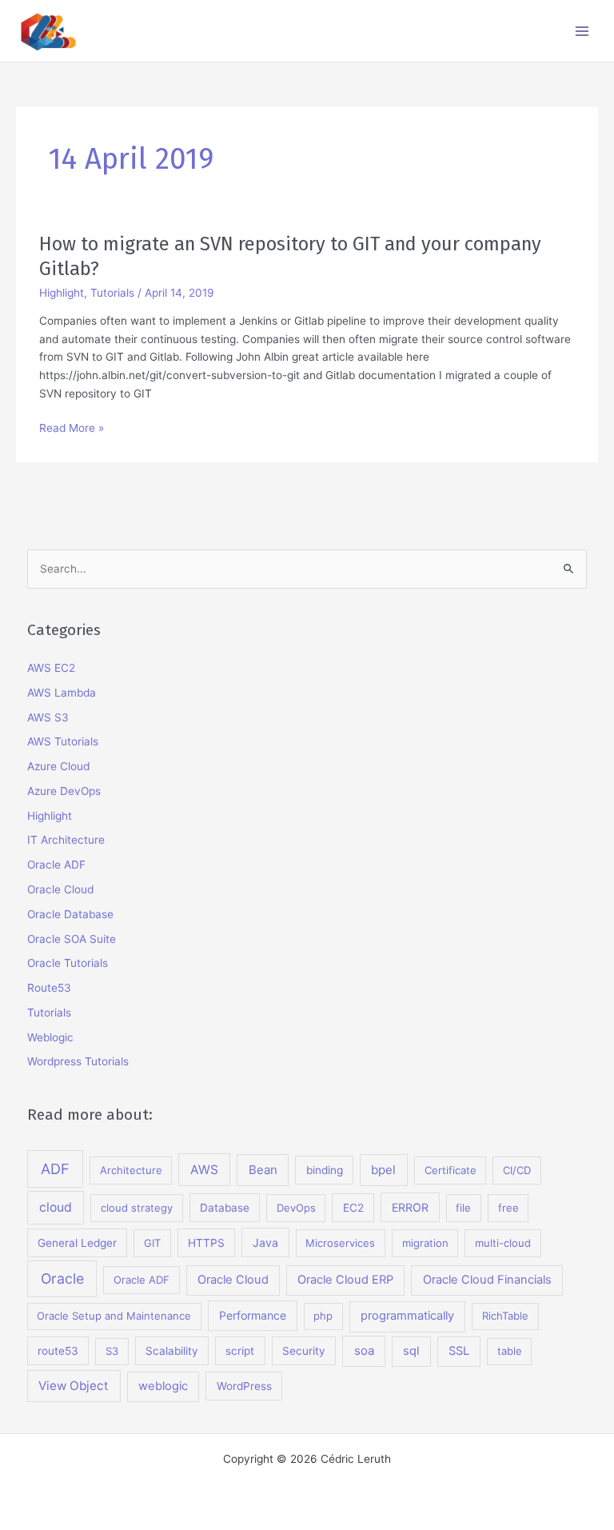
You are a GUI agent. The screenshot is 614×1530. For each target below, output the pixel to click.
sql (411, 1351)
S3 (112, 1350)
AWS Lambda (61, 692)
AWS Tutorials (62, 741)
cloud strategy (137, 1207)
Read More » (71, 429)
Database (224, 1207)
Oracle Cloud (60, 889)
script (239, 1350)
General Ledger (77, 1242)
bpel (383, 1169)
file (463, 1207)
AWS (204, 1169)
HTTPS (206, 1242)
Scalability (172, 1350)
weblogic (163, 1386)
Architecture (131, 1170)
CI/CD (517, 1170)
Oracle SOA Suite (71, 939)
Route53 (49, 987)
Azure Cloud (58, 766)
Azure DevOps (64, 791)
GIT (152, 1242)
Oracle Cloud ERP (345, 1279)
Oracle (62, 1278)
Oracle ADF (56, 864)
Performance (252, 1315)
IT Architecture (66, 839)
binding (324, 1170)
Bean (263, 1169)
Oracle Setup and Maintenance (114, 1315)
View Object (73, 1385)
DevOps (296, 1207)
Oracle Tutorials (67, 963)
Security (303, 1350)
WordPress (244, 1386)
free (508, 1207)
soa (364, 1350)
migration (425, 1242)
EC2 (353, 1207)
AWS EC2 (51, 667)
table (509, 1350)
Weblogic (50, 1037)
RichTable (505, 1315)
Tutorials (112, 292)
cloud (55, 1207)
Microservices (340, 1242)
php (323, 1315)
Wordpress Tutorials (78, 1061)
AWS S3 (48, 717)
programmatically (407, 1315)
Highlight (61, 292)
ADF (55, 1168)
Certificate (450, 1170)
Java (265, 1242)
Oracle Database (70, 914)
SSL (459, 1351)
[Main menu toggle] (582, 30)
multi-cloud (503, 1242)
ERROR (410, 1207)
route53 (58, 1350)
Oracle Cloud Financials (487, 1279)
